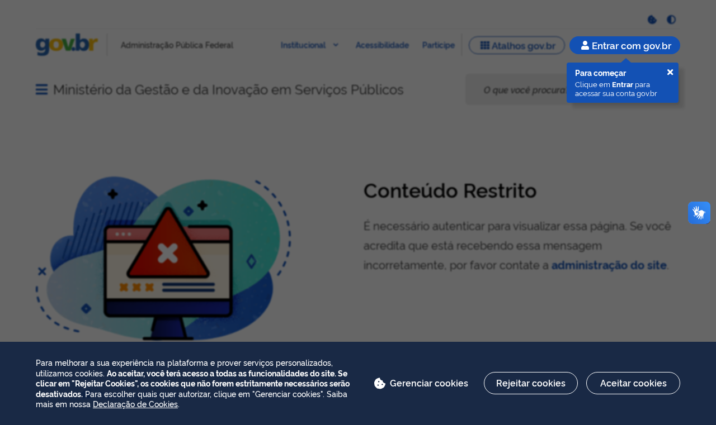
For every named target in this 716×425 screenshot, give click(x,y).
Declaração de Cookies (135, 403)
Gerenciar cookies (429, 382)
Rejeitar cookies (531, 382)
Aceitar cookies (633, 382)
